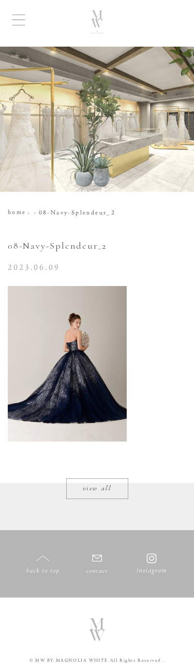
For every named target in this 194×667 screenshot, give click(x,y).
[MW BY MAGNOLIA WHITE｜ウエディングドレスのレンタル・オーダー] (97, 23)
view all (97, 488)
